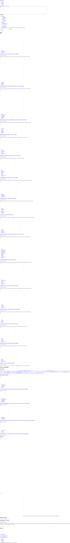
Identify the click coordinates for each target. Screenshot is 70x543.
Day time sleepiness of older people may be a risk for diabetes (9, 177)
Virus (35, 373)
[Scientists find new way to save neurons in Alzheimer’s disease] (11, 278)
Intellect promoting (3, 280)
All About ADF (3, 16)
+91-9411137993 (2, 534)
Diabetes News (3, 171)
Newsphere (11, 542)
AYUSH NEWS (5, 25)
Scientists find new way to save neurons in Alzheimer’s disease (9, 285)
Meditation (2, 84)
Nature (2, 132)
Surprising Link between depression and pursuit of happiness (9, 343)
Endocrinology (3, 151)
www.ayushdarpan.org (3, 537)
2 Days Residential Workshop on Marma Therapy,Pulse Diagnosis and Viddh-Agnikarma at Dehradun (13, 27)
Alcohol (2, 320)
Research (2, 212)
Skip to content (1, 0)
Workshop (38, 373)
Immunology (2, 305)
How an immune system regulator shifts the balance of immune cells (10, 309)
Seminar (24, 373)
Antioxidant (2, 128)
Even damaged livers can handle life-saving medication (8, 198)
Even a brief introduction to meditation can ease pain (8, 259)
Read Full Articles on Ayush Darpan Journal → (5, 526)
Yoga (2, 21)
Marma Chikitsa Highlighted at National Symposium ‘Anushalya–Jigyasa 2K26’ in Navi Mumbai (14, 403)
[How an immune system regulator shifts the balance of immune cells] (11, 303)
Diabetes (2, 208)
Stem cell (2, 213)
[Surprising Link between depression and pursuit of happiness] (7, 337)
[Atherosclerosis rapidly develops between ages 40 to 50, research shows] (9, 148)
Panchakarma (14, 373)
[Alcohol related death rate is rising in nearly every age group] (2, 318)
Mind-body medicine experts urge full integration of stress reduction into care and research (13, 119)
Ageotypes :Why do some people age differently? (7, 363)
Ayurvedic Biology (3, 250)
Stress (27, 373)
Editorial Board (4, 18)
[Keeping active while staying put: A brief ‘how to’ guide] (3, 126)
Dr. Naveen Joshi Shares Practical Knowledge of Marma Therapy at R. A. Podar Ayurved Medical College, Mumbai (17, 420)
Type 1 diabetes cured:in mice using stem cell (6, 214)
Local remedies (3, 195)
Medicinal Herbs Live (5, 23)
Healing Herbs (4, 20)
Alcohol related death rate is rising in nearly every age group (9, 323)
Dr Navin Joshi (4, 55)
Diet (1, 172)
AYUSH (29, 370)
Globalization (3, 22)
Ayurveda (2, 114)
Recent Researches (3, 153)
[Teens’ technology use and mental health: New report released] (11, 49)
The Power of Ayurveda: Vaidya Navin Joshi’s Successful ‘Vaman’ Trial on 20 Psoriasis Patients (14, 433)
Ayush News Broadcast (4, 399)
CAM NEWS (4, 26)
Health (20, 371)
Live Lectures (4, 24)
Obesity (10, 373)
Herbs (26, 371)
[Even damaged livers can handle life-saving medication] (8, 192)
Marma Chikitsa (3, 400)
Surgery (30, 373)
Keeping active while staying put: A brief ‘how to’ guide (8, 134)
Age (1, 50)
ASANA (2, 129)
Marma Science (3, 401)
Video (32, 373)
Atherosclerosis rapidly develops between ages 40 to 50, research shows (10, 155)
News (2, 256)
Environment (2, 116)
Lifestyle (4, 19)
